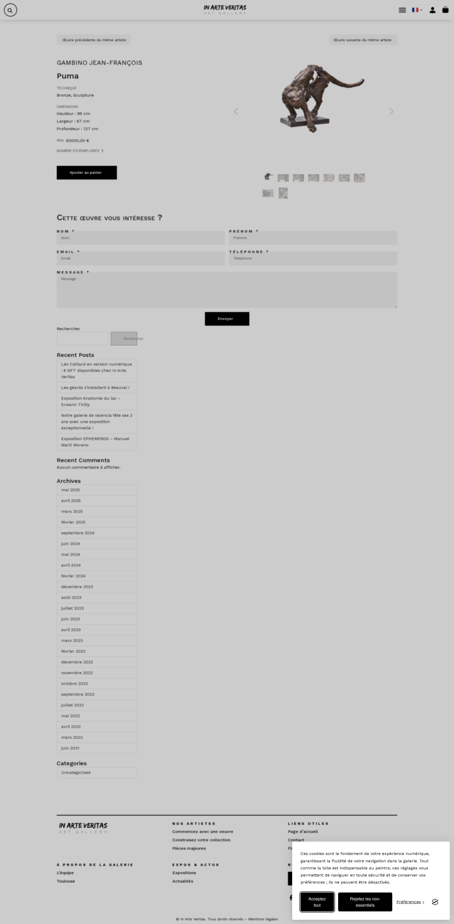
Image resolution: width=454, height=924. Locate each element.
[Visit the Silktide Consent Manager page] (435, 902)
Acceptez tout (317, 902)
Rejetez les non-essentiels (365, 902)
